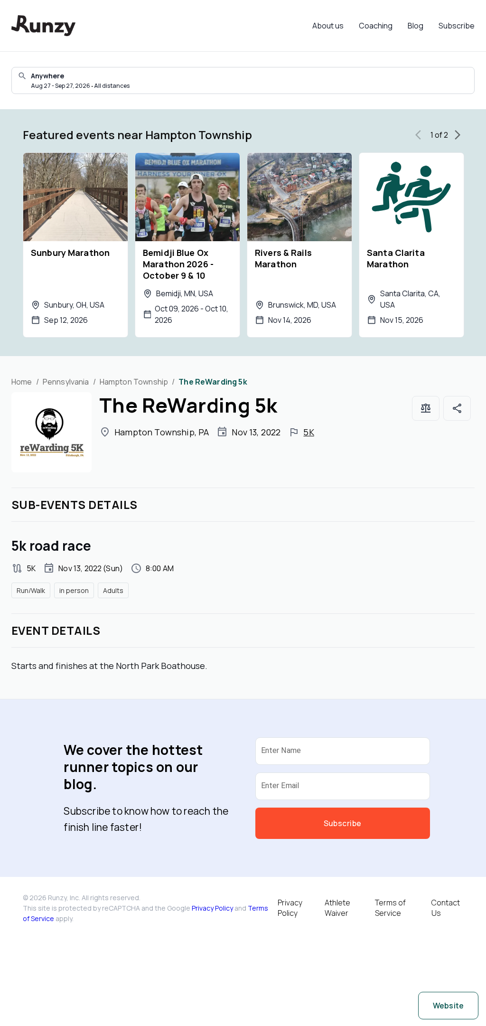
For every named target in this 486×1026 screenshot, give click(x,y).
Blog (415, 25)
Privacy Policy (212, 908)
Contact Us (445, 907)
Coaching (376, 25)
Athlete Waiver (337, 907)
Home (21, 382)
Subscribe (457, 25)
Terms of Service (390, 907)
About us (328, 25)
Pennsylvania (66, 382)
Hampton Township (134, 382)
